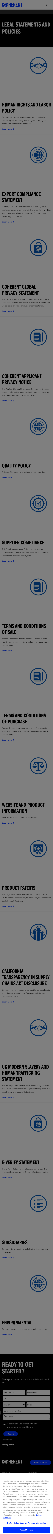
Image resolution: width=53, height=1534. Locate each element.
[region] (26, 1503)
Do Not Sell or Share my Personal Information (26, 1523)
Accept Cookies (26, 1529)
